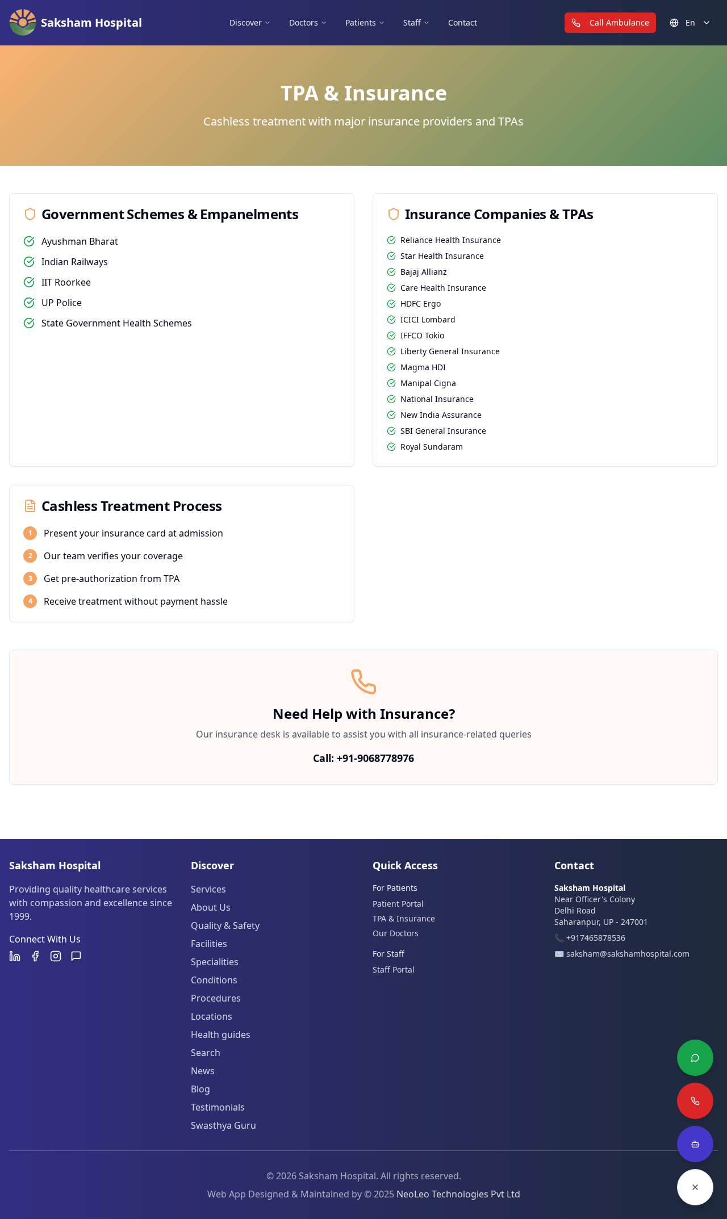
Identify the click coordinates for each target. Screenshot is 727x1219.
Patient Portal (398, 903)
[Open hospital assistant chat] (695, 1144)
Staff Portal (394, 969)
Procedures (216, 998)
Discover (245, 22)
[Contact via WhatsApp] (695, 1058)
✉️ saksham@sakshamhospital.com (622, 953)
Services (208, 889)
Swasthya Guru (223, 1125)
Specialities (215, 962)
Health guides (220, 1034)
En (690, 22)
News (203, 1071)
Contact (462, 22)
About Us (211, 907)
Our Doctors (396, 933)
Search (205, 1052)
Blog (200, 1089)
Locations (211, 1016)
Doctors (303, 22)
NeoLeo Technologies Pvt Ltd (458, 1194)
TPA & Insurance (404, 918)
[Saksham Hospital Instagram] (55, 956)
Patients (360, 22)
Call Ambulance (619, 22)
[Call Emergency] (695, 1101)
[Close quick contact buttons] (695, 1187)
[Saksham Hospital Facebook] (35, 956)
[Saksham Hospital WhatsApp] (76, 956)
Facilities (209, 943)
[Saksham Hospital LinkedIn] (14, 956)
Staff (412, 22)
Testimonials (218, 1107)
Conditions (214, 980)
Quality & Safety (225, 925)
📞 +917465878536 (589, 937)
